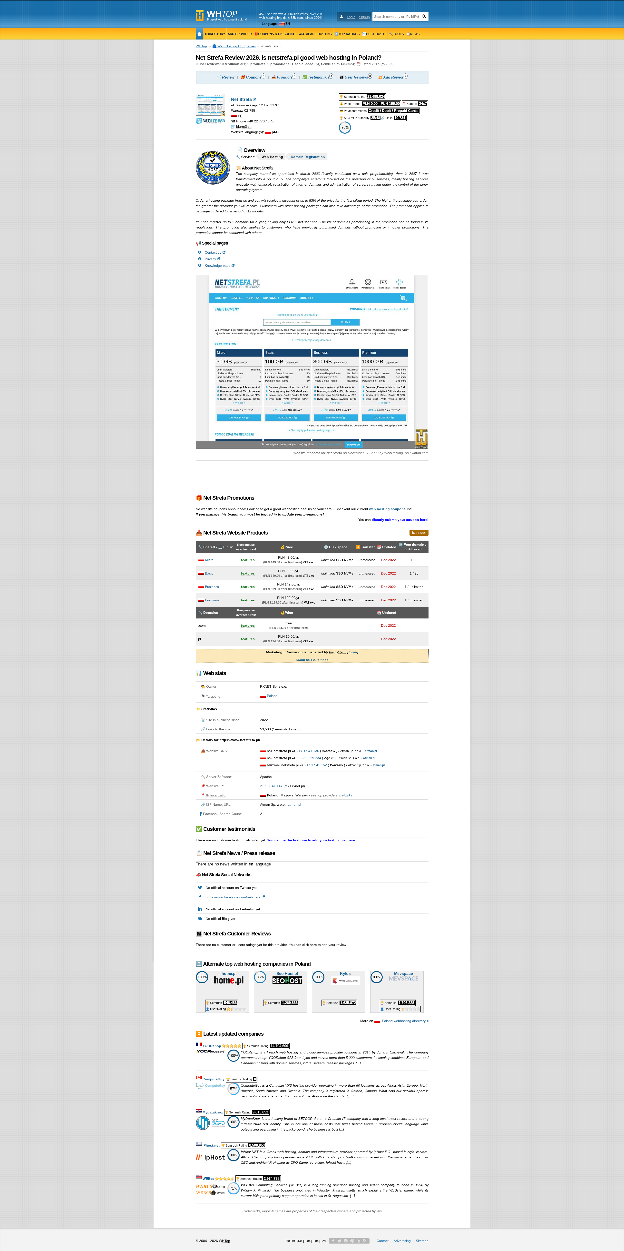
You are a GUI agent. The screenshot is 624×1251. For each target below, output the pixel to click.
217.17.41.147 (271, 786)
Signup (364, 17)
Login (351, 17)
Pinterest (352, 1241)
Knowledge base (217, 266)
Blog (346, 1241)
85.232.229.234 (309, 758)
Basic (209, 573)
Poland (272, 696)
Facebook (333, 1241)
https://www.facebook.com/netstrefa (233, 897)
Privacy (210, 259)
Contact (383, 1241)
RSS (365, 1241)
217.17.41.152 (315, 765)
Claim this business (312, 660)
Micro (209, 560)
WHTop (201, 46)
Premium (212, 600)
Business (212, 587)
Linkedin (359, 1241)
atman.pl (294, 804)
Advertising (402, 1241)
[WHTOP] (199, 34)
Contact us (213, 252)
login (353, 652)
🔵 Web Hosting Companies (234, 46)
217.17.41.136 (308, 751)
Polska (347, 795)
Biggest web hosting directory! (227, 19)
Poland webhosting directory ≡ (405, 1021)
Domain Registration (308, 157)
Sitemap (422, 1241)
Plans (421, 533)
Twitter (339, 1241)
